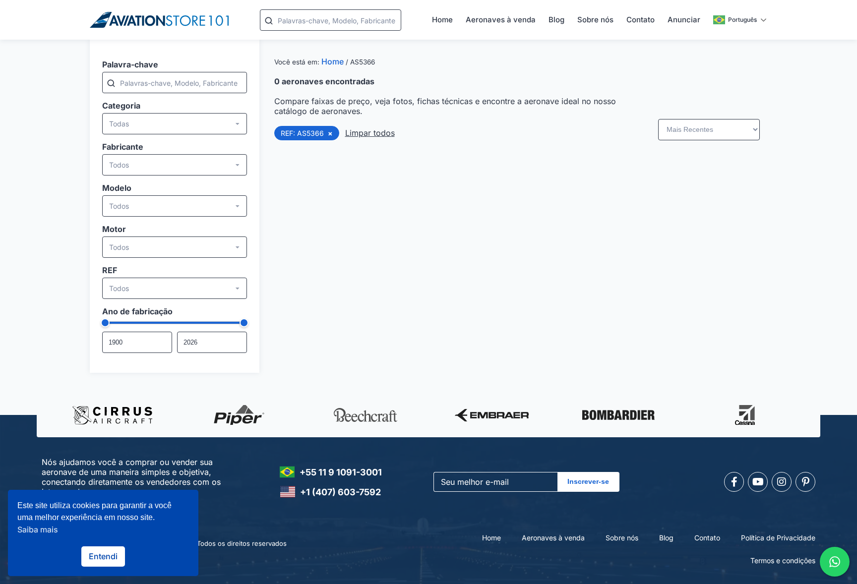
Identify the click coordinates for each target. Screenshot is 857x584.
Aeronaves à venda (501, 19)
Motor (114, 229)
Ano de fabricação (137, 311)
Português (742, 19)
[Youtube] (758, 482)
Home (442, 19)
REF (109, 270)
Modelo (116, 188)
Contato (640, 19)
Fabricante (122, 147)
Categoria (121, 106)
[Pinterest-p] (805, 482)
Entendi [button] (103, 556)
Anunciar (684, 19)
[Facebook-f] (734, 482)
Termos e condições (782, 560)
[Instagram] (782, 482)
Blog (556, 19)
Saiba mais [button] (37, 529)
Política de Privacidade (778, 537)
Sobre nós (595, 19)
